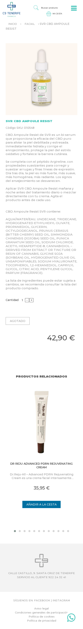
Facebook (42, 600)
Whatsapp (71, 618)
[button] (14, 531)
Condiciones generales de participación (41, 612)
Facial (30, 23)
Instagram (61, 600)
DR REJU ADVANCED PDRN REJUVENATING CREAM (41, 465)
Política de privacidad (41, 620)
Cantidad (12, 300)
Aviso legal (41, 608)
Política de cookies (42, 616)
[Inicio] (10, 9)
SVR (48, 135)
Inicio (12, 23)
